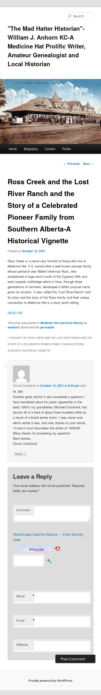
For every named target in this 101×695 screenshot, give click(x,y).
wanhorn (14, 327)
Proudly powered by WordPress (50, 680)
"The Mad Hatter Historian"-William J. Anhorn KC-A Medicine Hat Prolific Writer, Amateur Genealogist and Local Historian (47, 46)
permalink (47, 327)
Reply (20, 453)
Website (22, 644)
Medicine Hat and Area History (61, 323)
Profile (66, 149)
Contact (50, 149)
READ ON (15, 312)
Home (13, 149)
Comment (23, 510)
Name (25, 596)
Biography (31, 149)
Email (25, 620)
